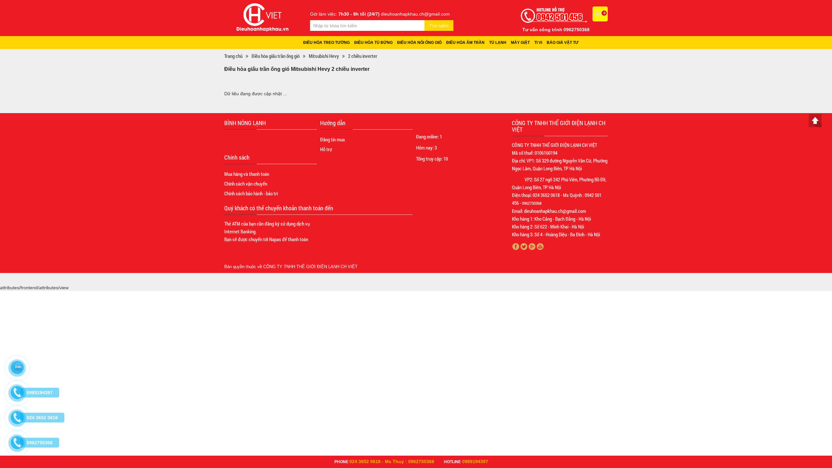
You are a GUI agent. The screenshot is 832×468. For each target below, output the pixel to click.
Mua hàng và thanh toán (246, 174)
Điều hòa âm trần (465, 42)
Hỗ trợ (326, 149)
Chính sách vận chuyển (245, 183)
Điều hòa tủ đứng (373, 42)
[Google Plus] (532, 246)
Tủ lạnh (497, 42)
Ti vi (538, 42)
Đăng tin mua (332, 139)
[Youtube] (540, 246)
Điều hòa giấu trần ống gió (276, 56)
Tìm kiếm (438, 25)
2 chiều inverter (362, 56)
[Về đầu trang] (815, 120)
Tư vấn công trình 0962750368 (556, 29)
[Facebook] (516, 246)
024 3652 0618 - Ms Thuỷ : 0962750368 (391, 461)
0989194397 (475, 461)
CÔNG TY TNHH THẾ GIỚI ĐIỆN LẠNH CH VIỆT (310, 266)
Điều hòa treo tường (326, 42)
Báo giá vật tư (562, 42)
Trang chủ (233, 56)
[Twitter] (524, 246)
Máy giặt (520, 42)
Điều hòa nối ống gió (419, 42)
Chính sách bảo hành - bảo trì (251, 193)
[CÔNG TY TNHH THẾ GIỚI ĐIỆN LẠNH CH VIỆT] (263, 17)
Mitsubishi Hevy (324, 56)
